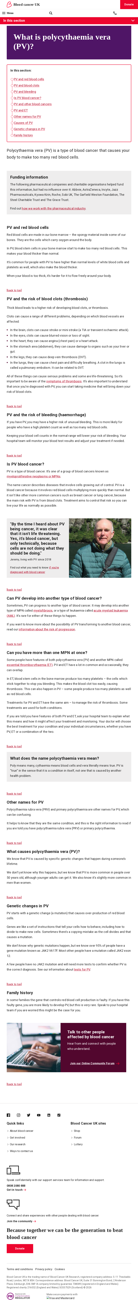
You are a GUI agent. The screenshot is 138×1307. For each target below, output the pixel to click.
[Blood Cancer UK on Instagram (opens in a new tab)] (22, 1115)
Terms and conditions (20, 1269)
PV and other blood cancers (33, 104)
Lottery (78, 1144)
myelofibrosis (43, 610)
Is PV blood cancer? (27, 98)
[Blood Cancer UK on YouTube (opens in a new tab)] (42, 1115)
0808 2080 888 (16, 1185)
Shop (77, 1130)
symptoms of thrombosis (64, 381)
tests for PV (82, 969)
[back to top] (14, 290)
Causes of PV (23, 123)
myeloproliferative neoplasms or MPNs (33, 476)
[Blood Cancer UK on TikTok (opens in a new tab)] (62, 1115)
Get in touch (15, 1189)
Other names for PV (27, 116)
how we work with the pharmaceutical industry (53, 208)
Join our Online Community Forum (92, 1063)
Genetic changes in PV (29, 129)
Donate (20, 1248)
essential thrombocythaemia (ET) (30, 665)
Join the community (19, 1221)
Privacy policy (43, 1269)
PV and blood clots (27, 85)
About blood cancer (21, 1130)
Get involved (17, 1137)
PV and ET (21, 110)
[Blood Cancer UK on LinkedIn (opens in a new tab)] (52, 1115)
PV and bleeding (25, 91)
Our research (17, 1144)
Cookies (60, 1269)
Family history (23, 135)
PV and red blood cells (29, 79)
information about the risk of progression (47, 629)
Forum (77, 1137)
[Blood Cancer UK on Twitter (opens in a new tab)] (32, 1115)
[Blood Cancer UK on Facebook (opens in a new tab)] (12, 1115)
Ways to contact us (21, 1151)
